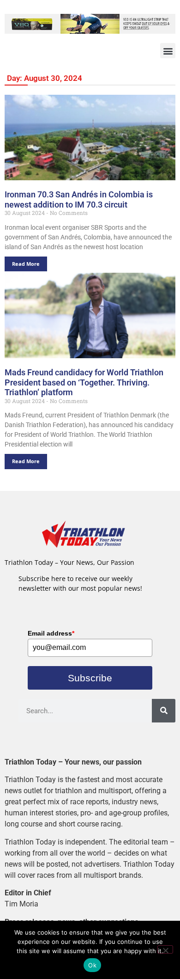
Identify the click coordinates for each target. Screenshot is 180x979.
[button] (167, 50)
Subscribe (90, 678)
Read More (26, 263)
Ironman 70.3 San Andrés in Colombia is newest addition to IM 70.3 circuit (79, 199)
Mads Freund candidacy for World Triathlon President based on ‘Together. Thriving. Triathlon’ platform (84, 382)
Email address (51, 633)
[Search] (163, 710)
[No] (165, 949)
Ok (92, 965)
